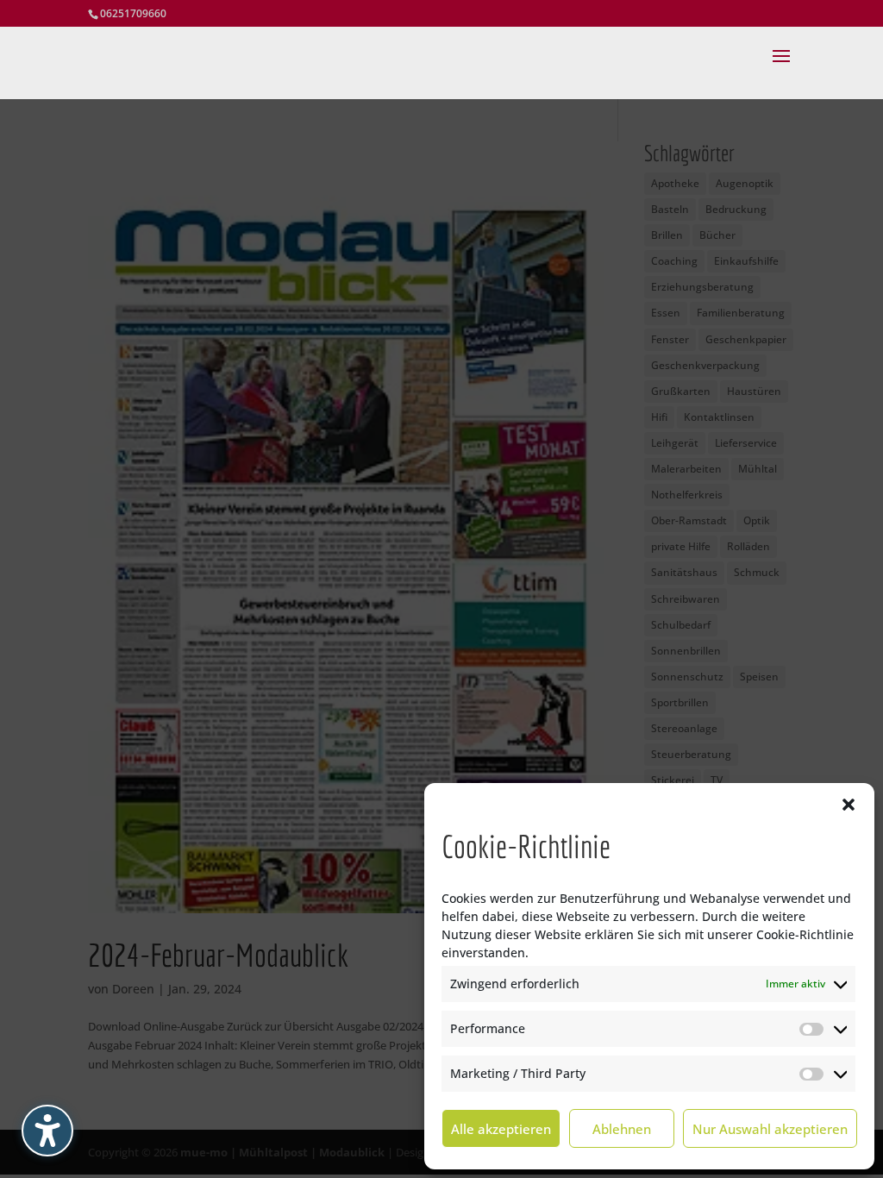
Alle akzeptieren (501, 1128)
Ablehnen (621, 1128)
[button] (848, 804)
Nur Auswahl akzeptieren (770, 1128)
